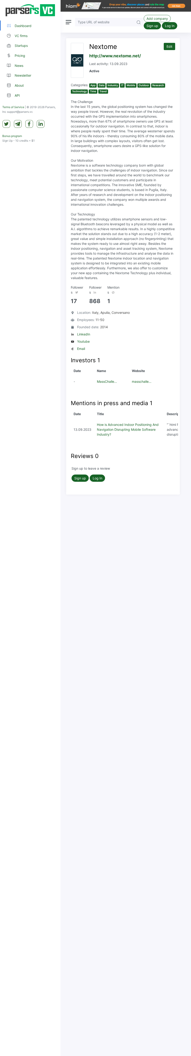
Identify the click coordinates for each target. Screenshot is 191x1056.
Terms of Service (13, 107)
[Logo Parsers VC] (30, 10)
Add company (157, 19)
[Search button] (138, 22)
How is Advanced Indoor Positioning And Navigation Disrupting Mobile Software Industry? (128, 429)
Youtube (83, 341)
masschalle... (141, 381)
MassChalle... (107, 381)
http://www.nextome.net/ (115, 55)
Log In (169, 26)
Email (81, 349)
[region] (30, 528)
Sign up (152, 26)
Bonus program (12, 136)
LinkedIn (83, 334)
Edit (169, 46)
